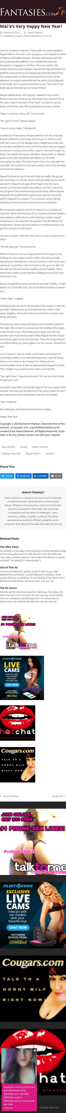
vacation (49, 453)
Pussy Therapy (9, 796)
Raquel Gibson (33, 453)
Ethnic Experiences (33, 36)
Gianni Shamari (35, 32)
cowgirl (23, 446)
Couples (19, 36)
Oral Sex (48, 36)
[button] (64, 11)
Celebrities (9, 36)
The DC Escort (8, 588)
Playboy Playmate (11, 453)
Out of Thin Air (9, 567)
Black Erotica (8, 446)
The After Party (9, 547)
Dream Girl (57, 796)
